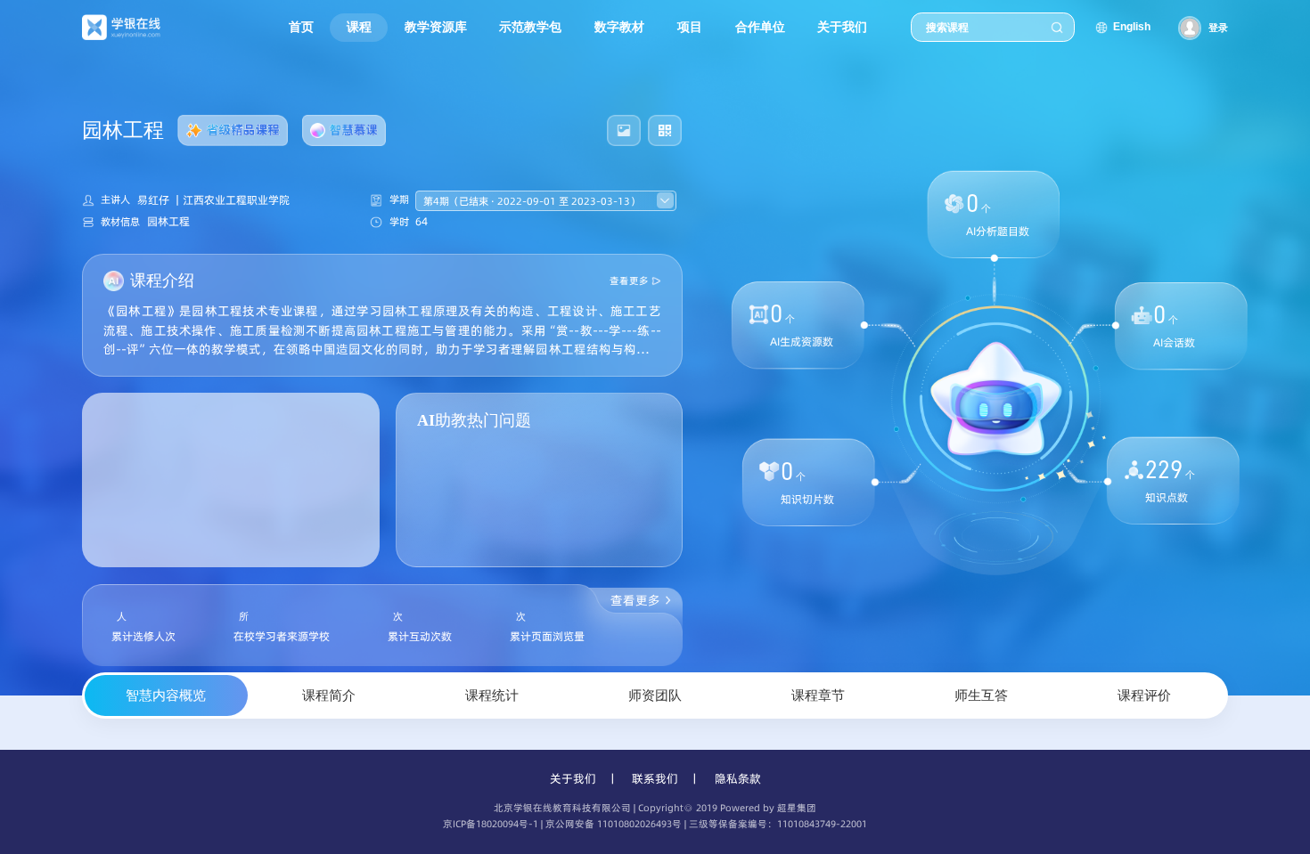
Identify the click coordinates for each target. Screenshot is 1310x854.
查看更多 (629, 281)
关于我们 (573, 778)
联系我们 (655, 778)
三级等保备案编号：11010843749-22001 (778, 824)
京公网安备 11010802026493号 (613, 824)
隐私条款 (738, 778)
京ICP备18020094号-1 (490, 824)
